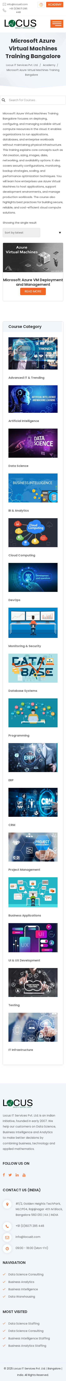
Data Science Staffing (23, 1323)
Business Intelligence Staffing (29, 1338)
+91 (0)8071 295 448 (18, 10)
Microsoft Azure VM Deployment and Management (33, 282)
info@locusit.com (17, 4)
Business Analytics (21, 1282)
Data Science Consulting (25, 1274)
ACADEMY (54, 4)
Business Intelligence (23, 1289)
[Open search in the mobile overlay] (33, 100)
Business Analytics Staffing (27, 1346)
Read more (33, 291)
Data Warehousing (21, 1296)
